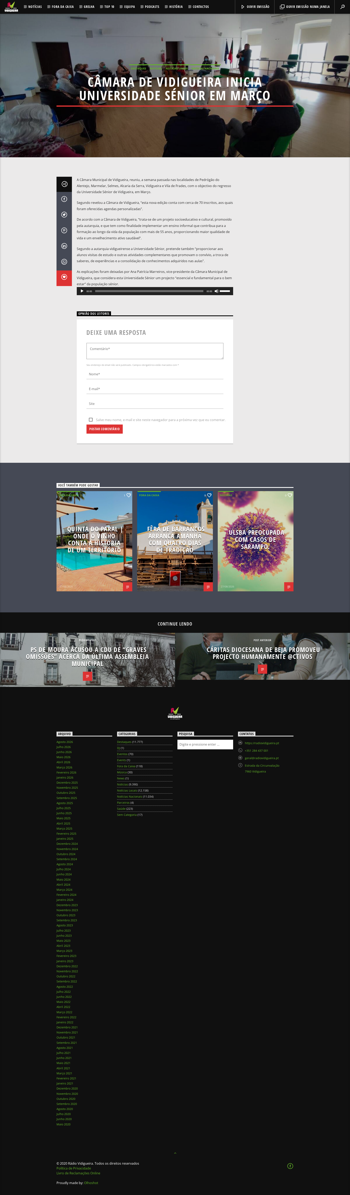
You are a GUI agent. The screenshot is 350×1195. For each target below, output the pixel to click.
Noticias (156, 68)
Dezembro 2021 (67, 1027)
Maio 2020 (63, 1124)
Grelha (89, 6)
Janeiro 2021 (65, 1083)
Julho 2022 (64, 992)
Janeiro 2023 (65, 961)
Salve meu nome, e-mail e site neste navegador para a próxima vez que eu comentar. (161, 420)
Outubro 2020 (66, 1099)
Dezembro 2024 (67, 844)
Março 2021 (64, 1073)
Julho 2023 (64, 930)
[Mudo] (216, 291)
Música (122, 772)
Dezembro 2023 (67, 905)
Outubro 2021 (66, 1037)
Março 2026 (64, 767)
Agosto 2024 (65, 864)
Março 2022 (64, 1012)
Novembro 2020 (67, 1094)
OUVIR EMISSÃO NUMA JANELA (307, 6)
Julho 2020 (64, 1114)
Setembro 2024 (67, 859)
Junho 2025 (64, 813)
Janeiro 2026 (65, 777)
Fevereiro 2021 (66, 1078)
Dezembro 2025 (67, 782)
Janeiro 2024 (65, 900)
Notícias (35, 6)
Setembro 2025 (67, 798)
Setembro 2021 (67, 1043)
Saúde (121, 809)
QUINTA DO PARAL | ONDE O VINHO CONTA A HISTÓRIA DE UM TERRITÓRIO (95, 539)
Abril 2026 (63, 762)
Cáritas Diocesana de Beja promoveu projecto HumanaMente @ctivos (263, 653)
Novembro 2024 (67, 849)
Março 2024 (64, 890)
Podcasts (152, 6)
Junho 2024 (64, 874)
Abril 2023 (63, 946)
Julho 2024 (64, 869)
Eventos (122, 754)
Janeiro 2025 (65, 839)
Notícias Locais (177, 68)
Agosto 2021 (65, 1048)
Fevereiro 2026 (66, 772)
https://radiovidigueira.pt (262, 743)
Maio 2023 (63, 941)
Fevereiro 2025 (66, 833)
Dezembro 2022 (67, 966)
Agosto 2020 (65, 1109)
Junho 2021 (64, 1058)
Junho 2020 (64, 1119)
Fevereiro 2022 (66, 1017)
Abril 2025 (63, 823)
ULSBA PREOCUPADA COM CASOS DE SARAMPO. (256, 539)
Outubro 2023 (66, 915)
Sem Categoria (127, 815)
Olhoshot (91, 1183)
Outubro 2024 (66, 854)
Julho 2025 (64, 808)
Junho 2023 (64, 935)
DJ (118, 748)
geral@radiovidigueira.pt (262, 758)
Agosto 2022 (65, 987)
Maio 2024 (63, 879)
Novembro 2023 (67, 910)
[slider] (225, 290)
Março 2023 (64, 951)
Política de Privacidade (74, 1168)
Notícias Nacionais (205, 68)
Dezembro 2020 (67, 1088)
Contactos (201, 6)
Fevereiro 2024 (66, 895)
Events (121, 760)
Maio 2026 (63, 757)
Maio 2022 (63, 1002)
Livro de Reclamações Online (78, 1173)
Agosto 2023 (65, 925)
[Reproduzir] (82, 291)
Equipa (129, 6)
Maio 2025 (63, 818)
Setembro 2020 (67, 1104)
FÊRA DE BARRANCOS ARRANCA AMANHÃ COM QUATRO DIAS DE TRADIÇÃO (176, 539)
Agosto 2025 (65, 803)
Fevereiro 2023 (66, 956)
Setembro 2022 (67, 981)
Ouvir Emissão (258, 6)
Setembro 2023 (67, 920)
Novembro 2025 (67, 788)
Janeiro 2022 (65, 1022)
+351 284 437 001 (256, 750)
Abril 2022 (63, 1007)
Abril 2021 (63, 1068)
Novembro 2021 (67, 1032)
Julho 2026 (64, 747)
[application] (155, 291)
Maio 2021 (63, 1063)
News (121, 778)
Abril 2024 (63, 884)
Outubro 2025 (66, 793)
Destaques (138, 68)
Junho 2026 (64, 752)
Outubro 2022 (66, 976)
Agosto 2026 (65, 742)
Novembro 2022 (67, 971)
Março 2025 (64, 828)
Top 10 (109, 6)
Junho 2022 (64, 997)
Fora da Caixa (63, 6)
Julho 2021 (64, 1053)
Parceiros (123, 802)
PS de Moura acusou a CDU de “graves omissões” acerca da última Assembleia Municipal (87, 656)
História (176, 6)
